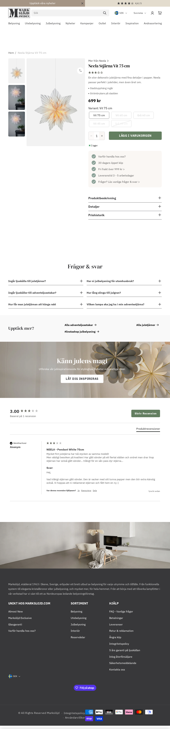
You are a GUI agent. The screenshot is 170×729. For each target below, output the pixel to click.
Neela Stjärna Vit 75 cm (32, 52)
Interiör (75, 630)
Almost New (15, 611)
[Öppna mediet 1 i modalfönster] (56, 102)
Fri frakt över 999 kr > (111, 169)
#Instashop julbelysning (80, 331)
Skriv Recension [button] (146, 413)
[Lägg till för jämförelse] (80, 70)
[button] (159, 12)
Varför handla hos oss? (112, 156)
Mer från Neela (97, 60)
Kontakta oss (117, 669)
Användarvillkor (75, 717)
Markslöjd (53, 713)
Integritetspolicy (119, 643)
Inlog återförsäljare (120, 656)
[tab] (148, 429)
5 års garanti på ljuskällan (124, 650)
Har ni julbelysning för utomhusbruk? (110, 281)
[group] (27, 411)
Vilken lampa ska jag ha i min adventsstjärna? (115, 304)
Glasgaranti (15, 624)
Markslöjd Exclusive (20, 618)
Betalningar (116, 618)
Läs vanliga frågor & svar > (124, 181)
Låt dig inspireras (82, 379)
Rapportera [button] (86, 490)
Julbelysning (78, 624)
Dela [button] (95, 490)
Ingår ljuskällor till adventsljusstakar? (32, 292)
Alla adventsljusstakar (79, 325)
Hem (11, 52)
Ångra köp (115, 637)
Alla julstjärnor (145, 325)
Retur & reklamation (121, 630)
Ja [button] (79, 490)
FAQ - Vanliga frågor (121, 611)
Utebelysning (78, 618)
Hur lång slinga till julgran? (104, 292)
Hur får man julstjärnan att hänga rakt (32, 304)
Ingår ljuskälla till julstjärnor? (27, 281)
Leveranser (116, 624)
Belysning (76, 611)
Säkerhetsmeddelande (122, 663)
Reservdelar (78, 637)
